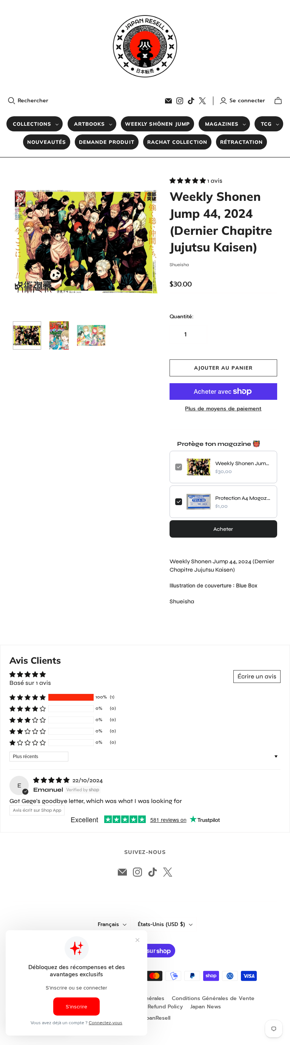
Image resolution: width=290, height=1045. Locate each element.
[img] (52, 780)
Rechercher (33, 101)
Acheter (223, 529)
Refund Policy (165, 1007)
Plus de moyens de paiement (223, 409)
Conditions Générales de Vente (213, 998)
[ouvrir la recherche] (11, 101)
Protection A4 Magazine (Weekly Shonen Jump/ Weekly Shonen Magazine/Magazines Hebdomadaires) (243, 498)
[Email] (168, 100)
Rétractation (241, 142)
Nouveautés (46, 142)
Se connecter (247, 101)
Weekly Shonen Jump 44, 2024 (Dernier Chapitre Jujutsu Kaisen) (243, 463)
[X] (202, 100)
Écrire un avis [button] (257, 676)
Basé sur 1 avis (30, 682)
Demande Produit (106, 142)
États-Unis (161, 924)
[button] (188, 180)
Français (108, 924)
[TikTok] (191, 100)
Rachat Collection (177, 142)
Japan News (205, 1007)
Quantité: (181, 317)
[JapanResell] (145, 46)
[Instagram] (179, 100)
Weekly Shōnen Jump (157, 124)
